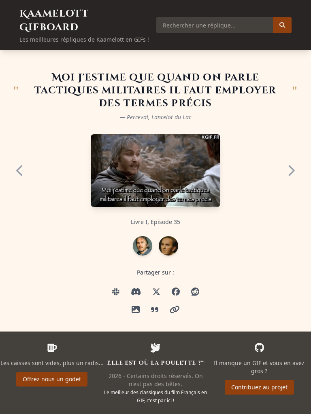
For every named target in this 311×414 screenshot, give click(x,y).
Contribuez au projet (259, 387)
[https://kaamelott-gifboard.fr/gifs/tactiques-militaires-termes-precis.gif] (136, 292)
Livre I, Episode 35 (155, 222)
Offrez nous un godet (52, 379)
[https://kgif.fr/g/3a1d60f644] (174, 310)
